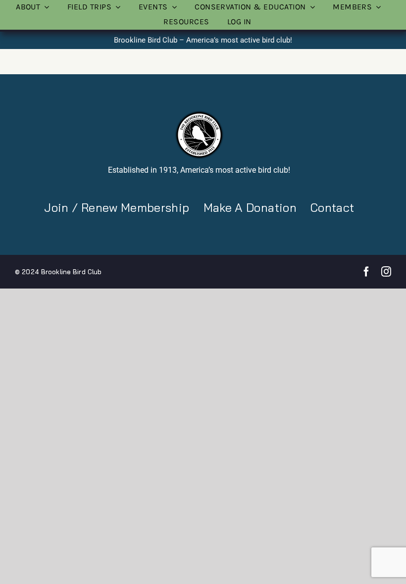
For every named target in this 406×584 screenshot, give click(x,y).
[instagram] (386, 272)
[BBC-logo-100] (199, 113)
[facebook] (366, 272)
